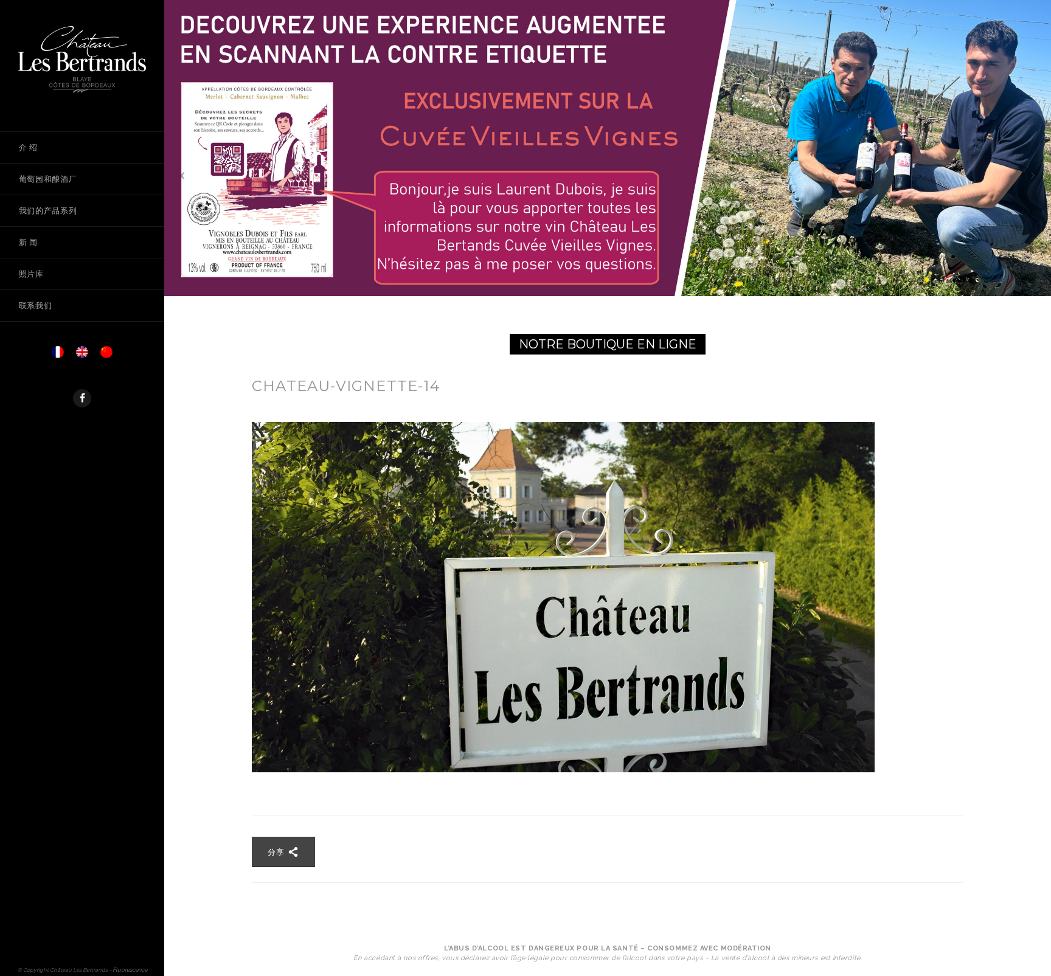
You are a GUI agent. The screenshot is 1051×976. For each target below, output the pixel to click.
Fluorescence (130, 969)
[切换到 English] (82, 355)
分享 (278, 852)
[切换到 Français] (58, 355)
